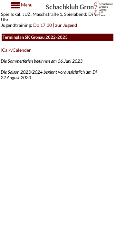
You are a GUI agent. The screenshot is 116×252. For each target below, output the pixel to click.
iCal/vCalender (16, 50)
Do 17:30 (42, 25)
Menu (26, 4)
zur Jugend (66, 25)
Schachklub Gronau (73, 6)
